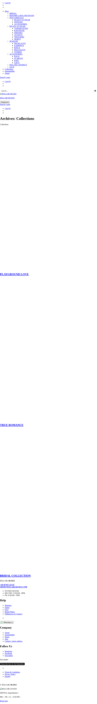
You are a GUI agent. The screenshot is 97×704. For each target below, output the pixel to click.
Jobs (6, 639)
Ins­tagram (8, 651)
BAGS (16, 56)
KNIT (16, 61)
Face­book (8, 653)
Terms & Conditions (12, 672)
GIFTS (17, 63)
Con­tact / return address (13, 641)
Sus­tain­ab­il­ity (10, 71)
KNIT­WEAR (19, 31)
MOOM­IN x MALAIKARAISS (21, 16)
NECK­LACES (20, 43)
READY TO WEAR (22, 20)
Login (8, 77)
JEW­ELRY (18, 22)
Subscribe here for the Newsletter (12, 664)
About (7, 73)
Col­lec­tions (9, 69)
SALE (11, 67)
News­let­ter (9, 656)
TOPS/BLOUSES (21, 28)
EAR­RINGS (19, 46)
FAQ (7, 610)
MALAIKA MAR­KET (18, 65)
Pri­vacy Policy (10, 674)
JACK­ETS (18, 35)
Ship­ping (8, 605)
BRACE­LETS (19, 50)
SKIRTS (17, 39)
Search (2, 77)
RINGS (17, 48)
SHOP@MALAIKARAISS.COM (13, 587)
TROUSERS (19, 37)
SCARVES (18, 58)
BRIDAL (13, 13)
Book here (4, 701)
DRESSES (18, 33)
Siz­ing (7, 608)
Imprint (7, 676)
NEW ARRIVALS (16, 18)
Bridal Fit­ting (10, 612)
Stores (7, 637)
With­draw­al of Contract (13, 614)
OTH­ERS (18, 52)
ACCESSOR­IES (20, 24)
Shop (7, 11)
